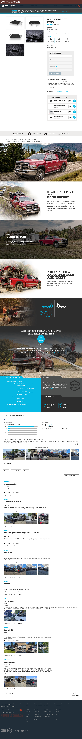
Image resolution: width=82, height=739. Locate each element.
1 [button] (39, 178)
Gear (55, 6)
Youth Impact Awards (60, 718)
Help (70, 1)
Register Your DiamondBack (49, 714)
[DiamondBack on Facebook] (14, 731)
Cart (77, 5)
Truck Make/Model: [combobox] (15, 470)
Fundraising (58, 719)
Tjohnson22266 (7, 664)
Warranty (36, 708)
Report (20, 495)
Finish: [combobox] (25, 470)
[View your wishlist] (72, 1)
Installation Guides (47, 711)
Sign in (74, 1)
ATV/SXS (45, 6)
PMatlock (5, 585)
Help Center (46, 708)
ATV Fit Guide (36, 714)
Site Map (77, 730)
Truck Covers (28, 708)
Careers (57, 711)
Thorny (5, 603)
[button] (8, 454)
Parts (27, 716)
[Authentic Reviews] (9, 419)
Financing (27, 721)
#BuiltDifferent (37, 713)
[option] (41, 162)
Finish (56, 36)
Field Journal (58, 709)
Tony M (5, 632)
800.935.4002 (59, 1)
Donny (5, 554)
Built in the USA (59, 708)
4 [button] (43, 178)
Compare (36, 709)
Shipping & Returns (47, 716)
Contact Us (46, 709)
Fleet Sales (65, 1)
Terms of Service (61, 730)
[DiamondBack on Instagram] (26, 731)
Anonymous (6, 486)
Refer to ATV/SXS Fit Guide (62, 91)
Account (27, 724)
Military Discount (29, 719)
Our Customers (59, 713)
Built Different (67, 6)
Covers (22, 6)
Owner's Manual (47, 713)
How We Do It (36, 711)
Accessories (33, 6)
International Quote (38, 718)
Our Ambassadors (59, 714)
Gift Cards (27, 718)
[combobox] (73, 475)
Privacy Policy (54, 730)
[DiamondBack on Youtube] (22, 731)
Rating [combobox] (5, 470)
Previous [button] (3, 163)
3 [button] (41, 178)
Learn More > (58, 352)
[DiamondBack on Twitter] (18, 731)
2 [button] (40, 178)
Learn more (50, 388)
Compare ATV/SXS (37, 716)
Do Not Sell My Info (70, 730)
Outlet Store (28, 714)
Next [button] (79, 163)
